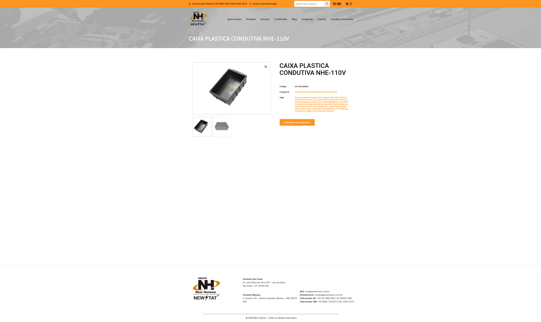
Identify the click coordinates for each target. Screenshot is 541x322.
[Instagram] (351, 4)
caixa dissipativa (303, 102)
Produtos (251, 19)
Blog (294, 19)
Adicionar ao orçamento (297, 122)
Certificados (280, 19)
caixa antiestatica (303, 99)
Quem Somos (234, 19)
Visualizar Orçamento (342, 19)
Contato (322, 19)
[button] (265, 66)
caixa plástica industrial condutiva (311, 106)
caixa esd (316, 102)
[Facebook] (347, 4)
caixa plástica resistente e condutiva (329, 108)
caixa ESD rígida (329, 102)
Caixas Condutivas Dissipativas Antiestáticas (316, 92)
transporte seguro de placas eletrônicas (314, 111)
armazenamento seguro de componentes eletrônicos (320, 97)
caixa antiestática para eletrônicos (330, 99)
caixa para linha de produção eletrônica (321, 103)
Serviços (265, 19)
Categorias (307, 19)
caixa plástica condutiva (335, 104)
